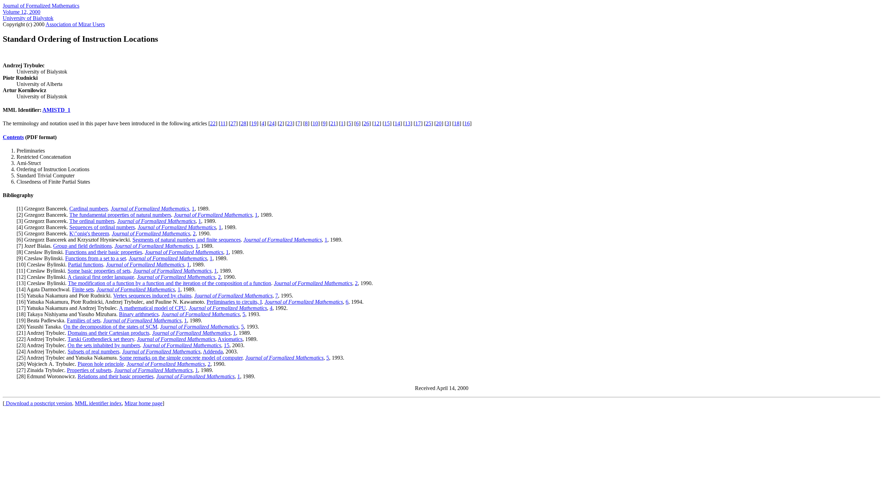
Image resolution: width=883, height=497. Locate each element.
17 (418, 123)
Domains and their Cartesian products (108, 333)
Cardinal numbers (88, 209)
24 (272, 123)
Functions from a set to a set (95, 258)
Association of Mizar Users (75, 24)
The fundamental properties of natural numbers (120, 215)
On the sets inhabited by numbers (104, 345)
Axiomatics (230, 339)
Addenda (213, 351)
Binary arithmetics (139, 314)
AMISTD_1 (56, 110)
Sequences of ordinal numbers (102, 227)
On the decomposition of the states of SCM (110, 327)
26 (366, 123)
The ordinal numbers (92, 221)
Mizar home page (143, 403)
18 (456, 123)
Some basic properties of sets (99, 271)
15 (387, 123)
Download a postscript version (38, 403)
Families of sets (83, 320)
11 (223, 123)
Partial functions (85, 264)
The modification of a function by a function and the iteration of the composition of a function (169, 283)
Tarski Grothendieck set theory (101, 339)
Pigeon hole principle (101, 364)
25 (428, 123)
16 (467, 123)
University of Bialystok (28, 18)
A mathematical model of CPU (152, 308)
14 (397, 123)
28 (243, 123)
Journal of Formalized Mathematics (41, 6)
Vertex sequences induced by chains (152, 296)
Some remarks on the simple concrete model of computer (180, 358)
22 (213, 123)
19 (254, 123)
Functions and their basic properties (103, 252)
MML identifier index (98, 403)
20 (439, 123)
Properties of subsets (89, 370)
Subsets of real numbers (93, 351)
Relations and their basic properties (115, 376)
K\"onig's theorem (89, 233)
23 (289, 123)
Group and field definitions (82, 246)
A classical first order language (101, 277)
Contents (13, 137)
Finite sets (83, 289)
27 (233, 123)
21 (333, 123)
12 (376, 123)
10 (315, 123)
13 (407, 123)
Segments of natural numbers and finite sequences (186, 240)
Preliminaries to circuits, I (234, 302)
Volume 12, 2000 (21, 12)
